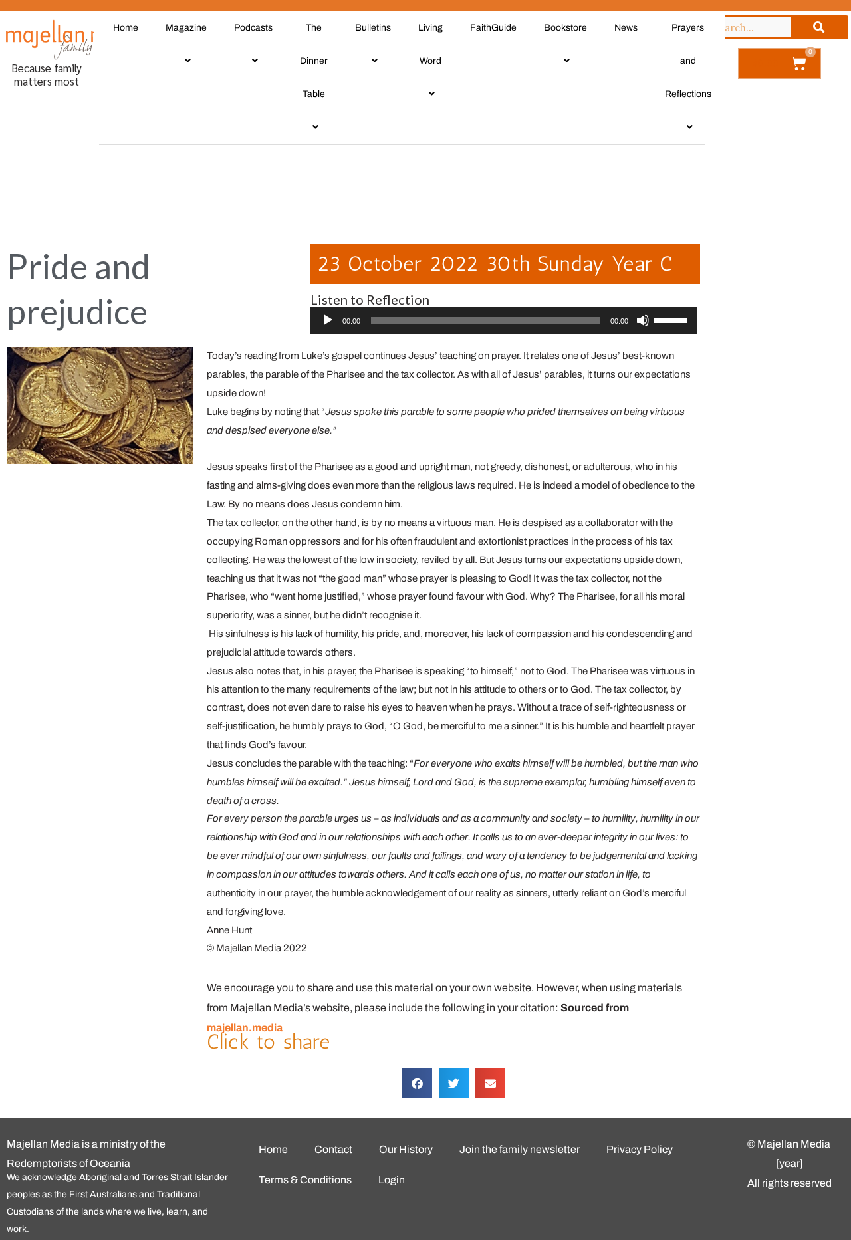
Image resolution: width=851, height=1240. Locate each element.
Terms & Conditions (305, 1179)
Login (391, 1179)
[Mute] (643, 320)
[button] (417, 1083)
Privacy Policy (639, 1149)
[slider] (485, 320)
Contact (333, 1149)
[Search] (818, 27)
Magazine (186, 28)
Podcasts (253, 28)
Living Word (430, 44)
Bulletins (373, 28)
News (626, 28)
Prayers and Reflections (688, 61)
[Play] (327, 320)
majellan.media (245, 1027)
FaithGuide (493, 28)
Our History (406, 1149)
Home (125, 28)
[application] (503, 320)
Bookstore (565, 28)
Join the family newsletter (519, 1149)
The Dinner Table (314, 61)
